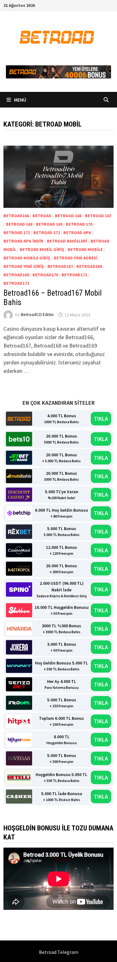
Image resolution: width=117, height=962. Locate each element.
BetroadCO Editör (37, 315)
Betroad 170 (79, 224)
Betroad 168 (19, 224)
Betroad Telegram (58, 952)
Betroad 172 (46, 232)
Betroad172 (16, 283)
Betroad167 (60, 266)
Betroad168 (89, 266)
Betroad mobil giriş (42, 249)
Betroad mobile (85, 249)
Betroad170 (45, 275)
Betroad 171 (16, 232)
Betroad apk (77, 232)
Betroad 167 (98, 215)
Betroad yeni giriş (23, 266)
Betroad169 (16, 275)
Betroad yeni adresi (75, 258)
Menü (19, 100)
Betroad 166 (68, 215)
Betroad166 (16, 215)
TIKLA (101, 418)
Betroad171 (74, 275)
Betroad (41, 215)
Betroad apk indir (23, 241)
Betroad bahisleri (67, 241)
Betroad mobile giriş (26, 258)
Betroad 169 (49, 224)
